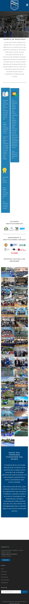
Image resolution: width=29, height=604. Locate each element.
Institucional (4, 571)
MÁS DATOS (6, 559)
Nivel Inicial (3, 574)
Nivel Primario (4, 577)
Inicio (2, 569)
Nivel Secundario (5, 580)
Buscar (24, 591)
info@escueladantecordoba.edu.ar (9, 554)
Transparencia (4, 582)
